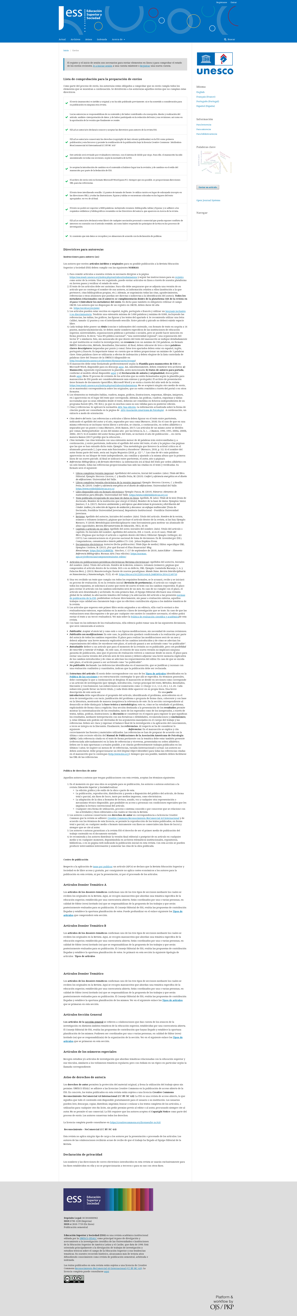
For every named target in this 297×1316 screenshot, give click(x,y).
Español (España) (205, 106)
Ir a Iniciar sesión (102, 65)
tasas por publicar (103, 866)
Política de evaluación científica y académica (155, 616)
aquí (121, 366)
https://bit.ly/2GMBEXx (101, 550)
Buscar (231, 39)
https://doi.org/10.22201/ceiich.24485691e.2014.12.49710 (148, 574)
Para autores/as (203, 129)
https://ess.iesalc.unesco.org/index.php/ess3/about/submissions (103, 277)
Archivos (75, 39)
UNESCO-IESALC (88, 1238)
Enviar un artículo (208, 187)
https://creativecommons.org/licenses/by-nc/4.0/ (135, 1122)
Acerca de (117, 39)
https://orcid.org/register (87, 308)
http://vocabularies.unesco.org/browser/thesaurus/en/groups (102, 360)
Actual (62, 39)
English (200, 92)
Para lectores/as (203, 124)
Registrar (145, 65)
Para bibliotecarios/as (206, 133)
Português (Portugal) (207, 101)
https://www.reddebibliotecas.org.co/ (95, 488)
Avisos (88, 39)
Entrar (234, 2)
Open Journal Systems (208, 200)
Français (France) (205, 96)
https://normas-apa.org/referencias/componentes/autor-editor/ (111, 555)
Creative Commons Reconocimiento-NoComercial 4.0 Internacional (143, 818)
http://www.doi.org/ (119, 753)
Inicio (66, 50)
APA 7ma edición (127, 407)
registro (179, 277)
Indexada (102, 39)
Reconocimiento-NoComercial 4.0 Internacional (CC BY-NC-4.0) (108, 1268)
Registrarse (221, 2)
